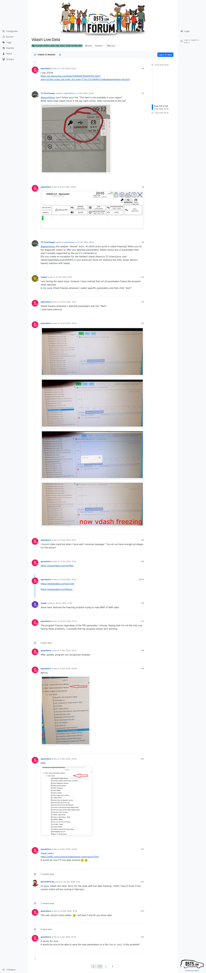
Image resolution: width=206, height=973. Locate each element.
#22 (142, 882)
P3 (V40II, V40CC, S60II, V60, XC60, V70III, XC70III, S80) (58, 46)
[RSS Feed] (60, 55)
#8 (143, 187)
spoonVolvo (46, 68)
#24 (142, 937)
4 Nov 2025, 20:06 (68, 849)
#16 (142, 603)
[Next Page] (112, 966)
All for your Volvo (192, 971)
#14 (142, 561)
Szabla (44, 603)
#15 (142, 579)
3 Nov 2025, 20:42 (68, 759)
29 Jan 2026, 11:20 (72, 882)
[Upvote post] (135, 85)
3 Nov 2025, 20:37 (68, 650)
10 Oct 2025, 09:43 (86, 242)
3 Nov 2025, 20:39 (68, 668)
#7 (143, 93)
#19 (142, 668)
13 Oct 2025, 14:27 (68, 540)
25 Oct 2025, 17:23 (68, 621)
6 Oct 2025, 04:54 (68, 187)
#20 (142, 759)
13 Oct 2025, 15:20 (68, 561)
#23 (142, 911)
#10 (142, 277)
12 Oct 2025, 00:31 (64, 277)
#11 (143, 302)
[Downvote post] (142, 85)
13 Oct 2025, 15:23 (68, 579)
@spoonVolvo (48, 97)
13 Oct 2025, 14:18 (68, 302)
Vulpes (44, 277)
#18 (142, 650)
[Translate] (131, 85)
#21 (142, 849)
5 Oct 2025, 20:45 (85, 93)
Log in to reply (165, 54)
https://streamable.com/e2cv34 (57, 583)
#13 (142, 540)
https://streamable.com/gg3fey (57, 565)
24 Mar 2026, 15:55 (68, 911)
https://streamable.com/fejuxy (56, 589)
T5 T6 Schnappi (48, 93)
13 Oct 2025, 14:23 (68, 323)
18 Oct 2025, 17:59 (64, 603)
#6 (143, 68)
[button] (14, 969)
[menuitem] (192, 31)
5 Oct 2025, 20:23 (68, 68)
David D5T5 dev (48, 882)
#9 (143, 242)
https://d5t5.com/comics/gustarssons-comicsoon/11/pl (70, 856)
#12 (142, 323)
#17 (142, 621)
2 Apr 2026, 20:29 (68, 937)
